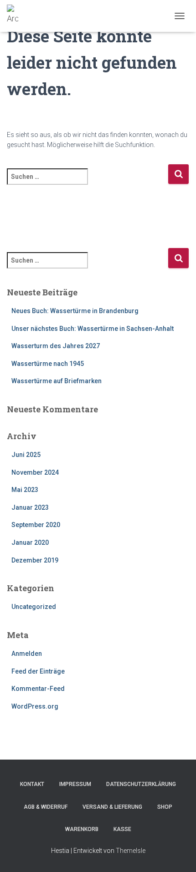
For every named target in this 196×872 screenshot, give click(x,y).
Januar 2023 (30, 507)
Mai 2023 (24, 489)
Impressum (75, 784)
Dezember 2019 (34, 560)
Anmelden (26, 653)
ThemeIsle (130, 850)
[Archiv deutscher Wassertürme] (16, 16)
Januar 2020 (30, 542)
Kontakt (32, 784)
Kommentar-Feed (38, 688)
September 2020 (35, 524)
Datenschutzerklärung (141, 784)
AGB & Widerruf (45, 807)
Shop (164, 807)
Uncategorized (33, 606)
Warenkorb (81, 829)
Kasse (122, 829)
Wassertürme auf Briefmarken (56, 381)
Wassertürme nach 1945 (47, 363)
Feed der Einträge (38, 671)
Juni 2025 (26, 454)
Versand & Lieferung (112, 807)
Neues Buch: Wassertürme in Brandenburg (75, 310)
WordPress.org (34, 706)
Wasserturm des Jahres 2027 (55, 346)
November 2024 (35, 472)
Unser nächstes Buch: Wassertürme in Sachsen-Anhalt (92, 328)
